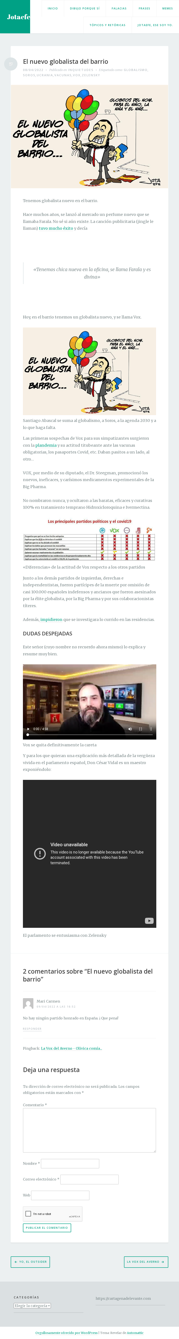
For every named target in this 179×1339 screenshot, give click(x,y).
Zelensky (91, 75)
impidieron (51, 619)
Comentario (35, 1105)
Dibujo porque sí (85, 8)
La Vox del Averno (143, 1262)
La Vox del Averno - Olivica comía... (71, 1048)
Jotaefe (18, 16)
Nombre (31, 1163)
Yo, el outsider (33, 1262)
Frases (144, 8)
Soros (29, 75)
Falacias (119, 8)
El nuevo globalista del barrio (65, 61)
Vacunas (63, 75)
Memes (167, 8)
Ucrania (45, 75)
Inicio (53, 8)
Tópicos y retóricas (108, 25)
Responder (32, 1029)
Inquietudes (80, 70)
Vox (77, 75)
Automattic (135, 1333)
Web (26, 1195)
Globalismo (136, 70)
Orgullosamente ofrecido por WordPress (66, 1333)
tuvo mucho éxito (56, 228)
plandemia (46, 445)
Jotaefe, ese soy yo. (155, 25)
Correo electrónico (41, 1179)
